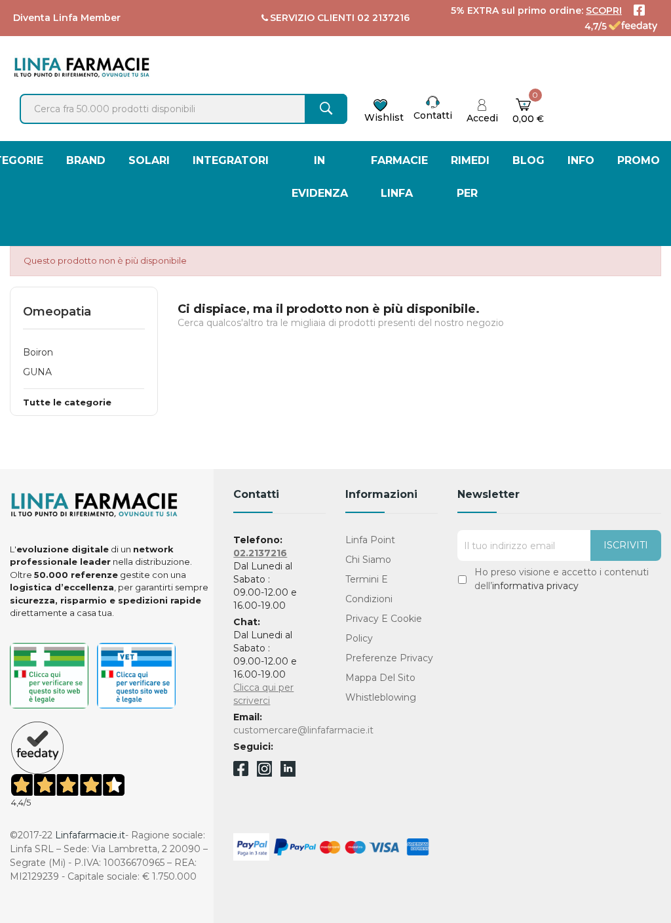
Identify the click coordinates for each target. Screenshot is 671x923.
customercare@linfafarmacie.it (303, 730)
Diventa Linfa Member (67, 18)
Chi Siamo (368, 559)
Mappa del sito (380, 678)
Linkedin (288, 773)
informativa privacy (535, 586)
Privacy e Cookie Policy (383, 628)
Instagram (264, 773)
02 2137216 (383, 18)
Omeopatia (57, 311)
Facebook (240, 771)
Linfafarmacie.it (90, 835)
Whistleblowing (380, 697)
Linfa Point (370, 540)
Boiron (38, 352)
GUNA (37, 372)
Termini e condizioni (369, 589)
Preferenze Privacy (389, 658)
